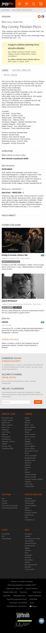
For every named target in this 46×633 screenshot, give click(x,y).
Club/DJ (4, 444)
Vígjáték (27, 420)
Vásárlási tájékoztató (10, 592)
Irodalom (28, 465)
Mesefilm (28, 567)
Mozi (27, 530)
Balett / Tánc (29, 425)
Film (3, 498)
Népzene (5, 434)
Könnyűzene (6, 437)
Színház (28, 414)
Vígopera (28, 482)
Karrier (32, 603)
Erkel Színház (6, 325)
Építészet (28, 510)
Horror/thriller (29, 541)
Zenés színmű (30, 437)
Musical (27, 422)
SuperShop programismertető (17, 599)
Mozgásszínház (30, 458)
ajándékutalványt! (11, 361)
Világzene (5, 430)
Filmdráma (28, 534)
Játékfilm (28, 550)
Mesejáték (28, 430)
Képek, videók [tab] (10, 75)
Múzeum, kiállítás (33, 494)
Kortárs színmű (30, 434)
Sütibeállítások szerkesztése (16, 606)
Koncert (4, 501)
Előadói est (28, 444)
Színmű (27, 439)
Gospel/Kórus (6, 439)
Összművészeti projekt (10, 505)
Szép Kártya (36, 592)
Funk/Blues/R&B (7, 448)
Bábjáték (28, 441)
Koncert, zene (8, 414)
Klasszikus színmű (31, 451)
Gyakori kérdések (32, 588)
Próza (27, 453)
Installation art (29, 520)
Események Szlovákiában (18, 603)
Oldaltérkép (33, 599)
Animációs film (30, 546)
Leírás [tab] (5, 70)
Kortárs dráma (29, 448)
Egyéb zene (6, 422)
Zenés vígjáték (30, 446)
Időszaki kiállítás (30, 505)
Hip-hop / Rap (6, 446)
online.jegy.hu (9, 377)
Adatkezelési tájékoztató (14, 588)
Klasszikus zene (7, 418)
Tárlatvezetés (29, 503)
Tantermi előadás (30, 474)
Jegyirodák (6, 596)
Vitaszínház (29, 484)
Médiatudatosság (19, 596)
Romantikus (29, 560)
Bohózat (27, 467)
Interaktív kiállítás (31, 513)
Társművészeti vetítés (32, 539)
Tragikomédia (29, 486)
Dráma (27, 432)
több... (20, 38)
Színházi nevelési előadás (34, 479)
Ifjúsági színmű (30, 460)
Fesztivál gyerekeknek (9, 508)
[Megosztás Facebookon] (42, 16)
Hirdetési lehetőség (34, 596)
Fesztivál (6, 494)
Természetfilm (29, 569)
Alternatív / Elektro (8, 441)
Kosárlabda (5, 534)
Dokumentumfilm (30, 543)
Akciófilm (28, 557)
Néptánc (27, 472)
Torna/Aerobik (6, 539)
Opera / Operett (7, 425)
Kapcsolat (23, 592)
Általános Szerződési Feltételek (22, 581)
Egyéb (27, 418)
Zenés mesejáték (31, 456)
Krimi (26, 470)
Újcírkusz (28, 463)
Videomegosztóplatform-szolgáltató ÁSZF (22, 585)
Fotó (26, 517)
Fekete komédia (30, 477)
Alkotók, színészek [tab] (21, 70)
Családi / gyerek (7, 420)
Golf (3, 536)
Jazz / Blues (6, 432)
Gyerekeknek (29, 515)
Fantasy (27, 562)
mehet (38, 402)
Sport (5, 530)
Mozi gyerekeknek (31, 564)
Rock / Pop (5, 427)
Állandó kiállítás (30, 501)
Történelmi (28, 498)
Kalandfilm (28, 555)
